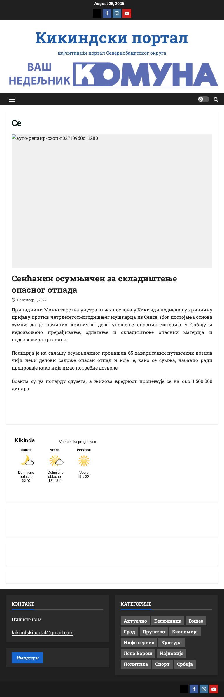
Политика (136, 664)
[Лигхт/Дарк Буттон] (203, 99)
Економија (185, 631)
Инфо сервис (139, 642)
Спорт (162, 664)
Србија (185, 664)
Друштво (154, 631)
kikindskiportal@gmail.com (43, 632)
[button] (12, 99)
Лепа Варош (138, 653)
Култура (171, 642)
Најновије (171, 653)
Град (129, 631)
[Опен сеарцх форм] (216, 99)
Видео (196, 621)
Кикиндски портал (112, 37)
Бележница (167, 621)
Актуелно (135, 621)
